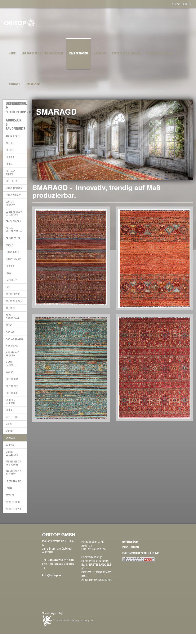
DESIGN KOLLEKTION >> (14, 230)
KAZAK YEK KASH (14, 301)
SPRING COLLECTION (12, 453)
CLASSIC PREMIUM (10, 203)
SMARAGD (10, 437)
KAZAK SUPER (13, 294)
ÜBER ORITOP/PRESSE (160, 53)
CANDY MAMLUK (14, 187)
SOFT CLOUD (12, 417)
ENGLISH (187, 4)
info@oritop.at (51, 575)
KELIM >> (11, 308)
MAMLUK (10, 331)
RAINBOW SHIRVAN (10, 401)
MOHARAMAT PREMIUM (12, 354)
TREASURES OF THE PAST (13, 473)
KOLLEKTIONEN (78, 53)
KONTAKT (14, 84)
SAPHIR (9, 430)
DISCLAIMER (130, 547)
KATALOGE (100, 53)
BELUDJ (9, 150)
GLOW (8, 273)
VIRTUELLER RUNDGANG (126, 53)
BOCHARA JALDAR (10, 172)
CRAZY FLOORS (13, 221)
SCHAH (9, 424)
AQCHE (9, 143)
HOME (12, 53)
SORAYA (10, 444)
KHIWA (9, 324)
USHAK (9, 488)
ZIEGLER (10, 495)
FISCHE (9, 245)
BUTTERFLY (11, 181)
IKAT (8, 287)
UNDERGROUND (13, 481)
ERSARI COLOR (13, 238)
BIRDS (9, 164)
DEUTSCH (176, 4)
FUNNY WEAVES (13, 259)
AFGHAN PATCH (13, 136)
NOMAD (9, 372)
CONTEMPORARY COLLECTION (14, 213)
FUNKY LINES (12, 252)
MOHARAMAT (12, 345)
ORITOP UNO (12, 379)
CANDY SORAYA (13, 195)
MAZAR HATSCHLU (11, 364)
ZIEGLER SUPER (13, 509)
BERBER (10, 157)
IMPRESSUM (33, 84)
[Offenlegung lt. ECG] (138, 559)
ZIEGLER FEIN (13, 502)
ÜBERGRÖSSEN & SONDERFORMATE (42, 53)
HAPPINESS (11, 280)
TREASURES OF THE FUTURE (13, 463)
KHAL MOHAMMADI (12, 316)
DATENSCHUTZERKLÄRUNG (140, 553)
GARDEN (10, 266)
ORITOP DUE (12, 393)
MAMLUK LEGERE (14, 338)
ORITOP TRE (12, 386)
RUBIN (9, 410)
